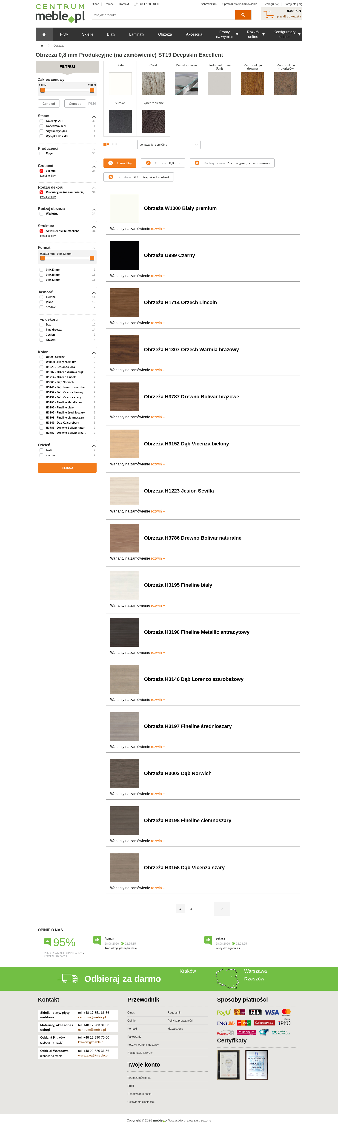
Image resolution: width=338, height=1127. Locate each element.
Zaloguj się (272, 4)
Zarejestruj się (293, 4)
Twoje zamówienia (139, 1077)
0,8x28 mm (53, 274)
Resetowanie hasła (139, 1094)
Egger (50, 153)
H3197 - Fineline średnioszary (65, 412)
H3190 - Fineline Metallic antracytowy (70, 402)
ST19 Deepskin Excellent (62, 231)
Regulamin (174, 1012)
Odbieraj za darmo (122, 979)
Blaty (111, 34)
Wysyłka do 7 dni (57, 136)
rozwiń (156, 229)
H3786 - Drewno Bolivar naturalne (68, 427)
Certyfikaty (232, 1040)
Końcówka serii (56, 126)
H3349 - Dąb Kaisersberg (62, 422)
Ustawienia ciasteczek (141, 1102)
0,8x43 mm (53, 279)
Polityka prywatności (180, 1020)
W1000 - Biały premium (61, 362)
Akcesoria (194, 34)
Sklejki (87, 34)
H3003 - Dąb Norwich (60, 382)
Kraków (188, 971)
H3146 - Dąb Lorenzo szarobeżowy (68, 387)
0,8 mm (51, 171)
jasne (49, 302)
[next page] (222, 909)
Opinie (131, 1020)
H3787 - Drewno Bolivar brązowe (67, 432)
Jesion (50, 334)
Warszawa (255, 971)
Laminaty (136, 34)
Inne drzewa (54, 329)
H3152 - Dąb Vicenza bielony (64, 392)
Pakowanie (134, 1036)
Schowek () (209, 4)
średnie (51, 307)
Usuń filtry (124, 163)
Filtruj (67, 468)
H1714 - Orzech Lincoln (61, 377)
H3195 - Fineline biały (60, 407)
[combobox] (169, 144)
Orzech (50, 339)
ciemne (51, 297)
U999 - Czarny (55, 357)
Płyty (64, 34)
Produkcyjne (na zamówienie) (65, 192)
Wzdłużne (52, 213)
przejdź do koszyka (289, 16)
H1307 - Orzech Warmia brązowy (67, 372)
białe (49, 450)
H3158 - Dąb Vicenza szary (63, 397)
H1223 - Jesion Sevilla (60, 367)
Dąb (48, 324)
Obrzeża (165, 34)
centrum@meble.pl (92, 1017)
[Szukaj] (243, 15)
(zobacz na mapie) (51, 1042)
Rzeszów (254, 978)
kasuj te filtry (48, 175)
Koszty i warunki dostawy (143, 1044)
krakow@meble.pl (91, 1042)
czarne (50, 455)
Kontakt (124, 4)
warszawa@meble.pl (93, 1055)
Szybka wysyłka (56, 131)
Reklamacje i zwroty (139, 1052)
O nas (95, 4)
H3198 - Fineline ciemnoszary (65, 417)
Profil (130, 1085)
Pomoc (109, 4)
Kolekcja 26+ (54, 121)
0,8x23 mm (53, 269)
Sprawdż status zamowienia (239, 4)
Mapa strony (175, 1028)
